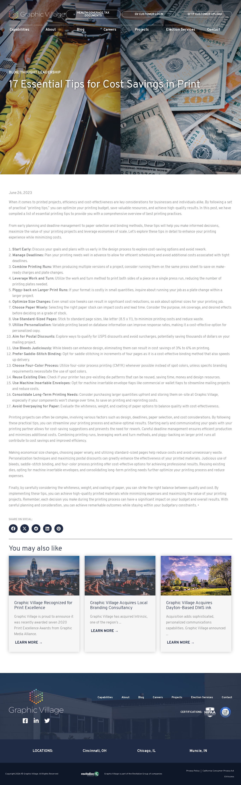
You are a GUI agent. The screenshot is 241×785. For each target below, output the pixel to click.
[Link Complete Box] (44, 604)
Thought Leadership (40, 72)
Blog (13, 72)
